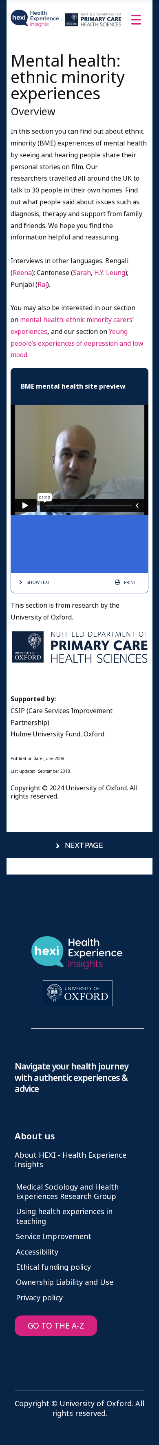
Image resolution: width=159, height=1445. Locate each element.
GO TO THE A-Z (56, 1325)
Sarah (82, 272)
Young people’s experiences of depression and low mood (77, 343)
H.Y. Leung (109, 272)
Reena (22, 272)
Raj (42, 284)
